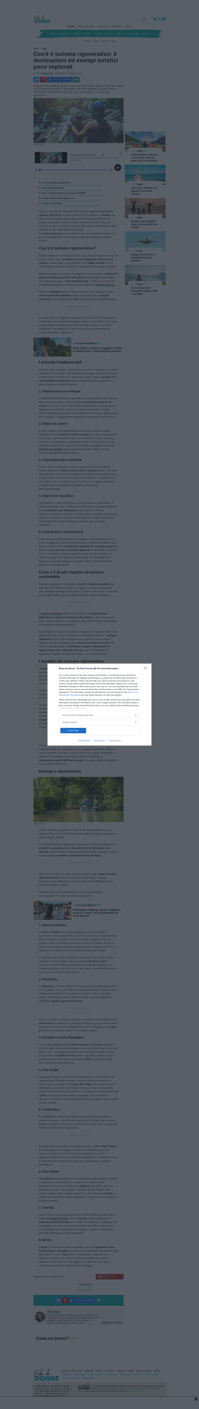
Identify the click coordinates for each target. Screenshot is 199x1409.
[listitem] (99, 715)
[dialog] (99, 704)
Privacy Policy (115, 740)
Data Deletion (84, 740)
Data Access (99, 740)
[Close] (146, 668)
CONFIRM (73, 730)
